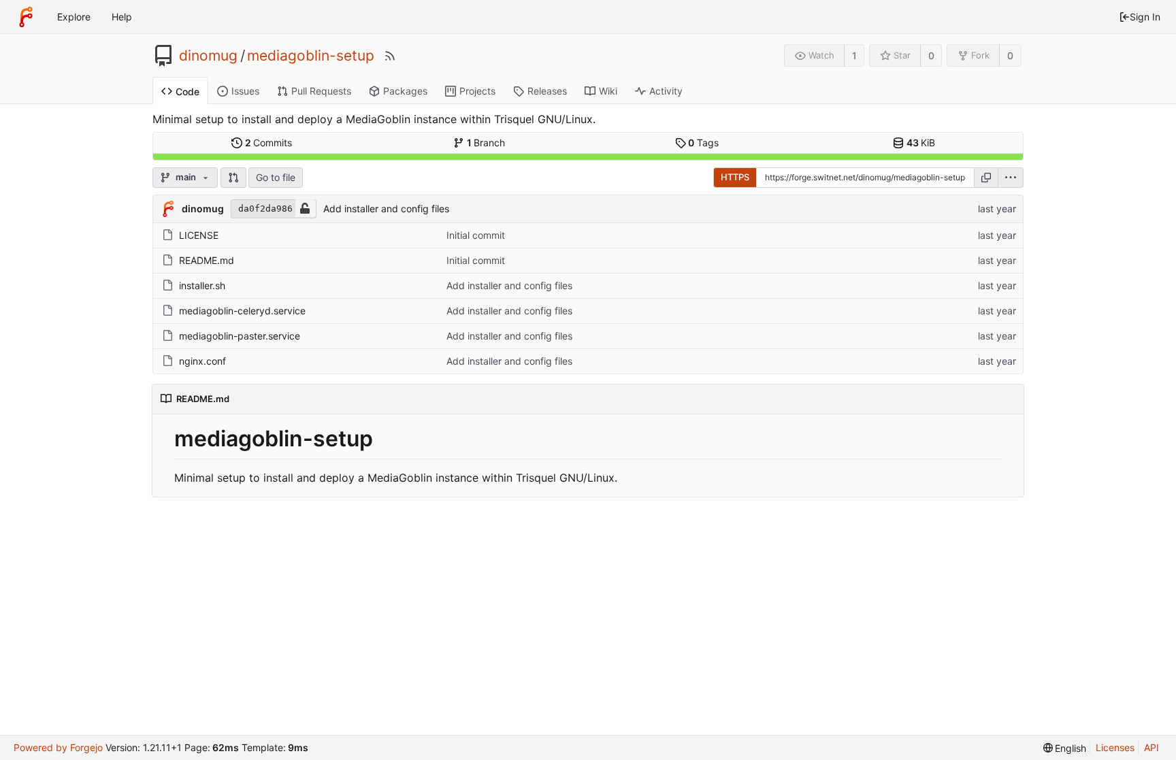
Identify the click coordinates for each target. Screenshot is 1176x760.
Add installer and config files (386, 208)
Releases (547, 91)
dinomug (208, 56)
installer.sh (202, 285)
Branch (486, 142)
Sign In (1145, 16)
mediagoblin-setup (310, 56)
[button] (233, 177)
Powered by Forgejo (58, 747)
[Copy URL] (986, 177)
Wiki (608, 91)
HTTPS (735, 176)
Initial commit (475, 235)
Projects (477, 91)
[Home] (26, 17)
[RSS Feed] (390, 56)
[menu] (1011, 177)
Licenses (1115, 747)
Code (187, 91)
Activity (666, 91)
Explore (74, 16)
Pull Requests (321, 91)
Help (122, 16)
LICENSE (198, 235)
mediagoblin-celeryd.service (242, 310)
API (1151, 747)
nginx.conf (202, 361)
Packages (405, 91)
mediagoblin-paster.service (239, 336)
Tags (703, 142)
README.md (206, 260)
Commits (269, 142)
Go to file (275, 177)
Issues (245, 91)
